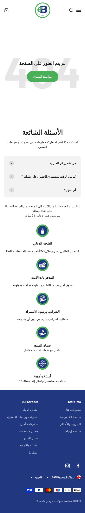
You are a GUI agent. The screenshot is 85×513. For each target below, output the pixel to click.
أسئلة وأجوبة (42, 376)
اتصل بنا (33, 452)
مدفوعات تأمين (29, 424)
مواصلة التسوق (42, 76)
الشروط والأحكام (70, 424)
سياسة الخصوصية (70, 417)
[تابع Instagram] (67, 466)
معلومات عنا (73, 409)
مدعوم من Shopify (46, 501)
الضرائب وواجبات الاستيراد (22, 417)
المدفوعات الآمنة (42, 277)
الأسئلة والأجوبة (29, 445)
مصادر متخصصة (28, 431)
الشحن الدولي (42, 243)
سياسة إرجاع (73, 431)
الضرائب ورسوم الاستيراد (43, 311)
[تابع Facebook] (78, 466)
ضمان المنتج (42, 345)
